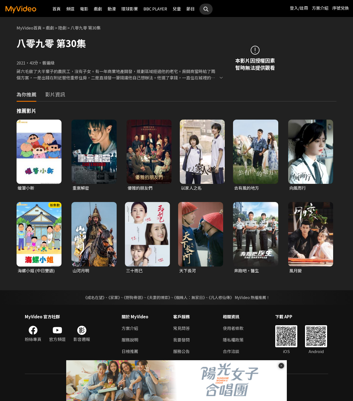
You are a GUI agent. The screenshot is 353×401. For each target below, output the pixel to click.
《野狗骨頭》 (133, 297)
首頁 (56, 9)
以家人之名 (191, 188)
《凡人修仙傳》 (221, 297)
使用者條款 (233, 328)
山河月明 (81, 270)
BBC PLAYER (155, 9)
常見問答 (181, 328)
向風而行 (297, 188)
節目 (190, 9)
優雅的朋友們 (140, 188)
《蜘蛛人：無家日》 (189, 297)
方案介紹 (320, 8)
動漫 (112, 9)
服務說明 (130, 340)
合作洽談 (231, 351)
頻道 (70, 9)
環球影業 (129, 9)
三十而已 (134, 270)
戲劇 (98, 9)
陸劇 (62, 28)
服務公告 (181, 351)
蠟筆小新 (26, 188)
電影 (84, 9)
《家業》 (114, 297)
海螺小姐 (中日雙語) (36, 270)
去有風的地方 (246, 188)
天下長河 (187, 270)
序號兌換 (340, 8)
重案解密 (81, 188)
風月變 (295, 270)
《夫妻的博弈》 (158, 297)
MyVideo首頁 (29, 28)
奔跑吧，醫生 (246, 270)
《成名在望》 (94, 297)
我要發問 (181, 340)
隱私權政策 (233, 340)
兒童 (177, 9)
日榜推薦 (130, 351)
